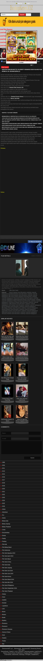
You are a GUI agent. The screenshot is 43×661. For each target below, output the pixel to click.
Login (28, 3)
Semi (16, 290)
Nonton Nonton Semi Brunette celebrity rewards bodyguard (18, 309)
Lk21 (16, 651)
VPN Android (16, 660)
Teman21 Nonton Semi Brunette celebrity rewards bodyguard (19, 313)
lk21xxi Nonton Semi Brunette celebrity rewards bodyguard (18, 306)
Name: (4, 433)
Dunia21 (21, 651)
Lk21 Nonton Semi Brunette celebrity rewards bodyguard (24, 305)
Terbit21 (11, 651)
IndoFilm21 (38, 651)
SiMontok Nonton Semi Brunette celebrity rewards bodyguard (19, 312)
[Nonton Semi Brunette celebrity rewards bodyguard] (2, 61)
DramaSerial (4, 651)
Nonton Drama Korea (9, 653)
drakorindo (15, 654)
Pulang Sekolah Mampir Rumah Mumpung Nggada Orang (22, 358)
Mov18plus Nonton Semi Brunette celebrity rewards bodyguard (20, 308)
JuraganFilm (5, 118)
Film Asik (40, 63)
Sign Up (20, 3)
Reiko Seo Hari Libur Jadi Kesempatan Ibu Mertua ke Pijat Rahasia (7, 338)
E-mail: (4, 438)
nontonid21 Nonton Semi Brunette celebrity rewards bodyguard (20, 310)
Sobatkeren (34, 654)
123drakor (36, 653)
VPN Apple (23, 660)
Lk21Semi (20, 116)
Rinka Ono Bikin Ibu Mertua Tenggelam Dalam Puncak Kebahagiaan (22, 421)
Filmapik (27, 654)
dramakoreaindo (29, 651)
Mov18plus (26, 116)
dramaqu (21, 654)
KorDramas (19, 653)
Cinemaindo (7, 654)
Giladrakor (33, 116)
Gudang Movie (28, 653)
